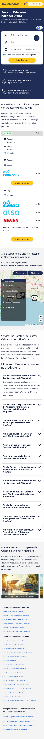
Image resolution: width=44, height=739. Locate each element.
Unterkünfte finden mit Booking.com (20, 54)
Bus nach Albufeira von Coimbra (14, 657)
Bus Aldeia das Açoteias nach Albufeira (16, 641)
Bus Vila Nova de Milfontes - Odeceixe (16, 632)
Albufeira (36, 273)
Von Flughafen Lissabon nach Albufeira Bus (18, 725)
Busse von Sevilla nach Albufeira (14, 693)
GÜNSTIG (7, 133)
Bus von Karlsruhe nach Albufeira (14, 669)
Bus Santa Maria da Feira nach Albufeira (16, 689)
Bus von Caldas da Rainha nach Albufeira (17, 653)
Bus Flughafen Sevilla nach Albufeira (15, 729)
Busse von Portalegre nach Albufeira (15, 685)
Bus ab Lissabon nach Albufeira (13, 681)
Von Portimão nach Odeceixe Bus (14, 620)
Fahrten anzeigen (22, 183)
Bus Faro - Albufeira (9, 661)
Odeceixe (21, 273)
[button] (34, 298)
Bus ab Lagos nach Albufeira (12, 673)
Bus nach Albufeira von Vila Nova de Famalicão (19, 701)
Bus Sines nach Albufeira (11, 697)
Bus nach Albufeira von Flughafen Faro (16, 721)
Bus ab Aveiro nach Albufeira (12, 645)
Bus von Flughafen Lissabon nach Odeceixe (18, 716)
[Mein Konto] (24, 3)
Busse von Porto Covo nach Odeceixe (16, 624)
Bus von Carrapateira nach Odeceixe (15, 615)
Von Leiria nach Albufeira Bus (12, 677)
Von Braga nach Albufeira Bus (13, 649)
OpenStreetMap (31, 325)
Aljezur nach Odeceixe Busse (12, 612)
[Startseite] (11, 4)
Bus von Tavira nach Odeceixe (13, 627)
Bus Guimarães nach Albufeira (13, 665)
